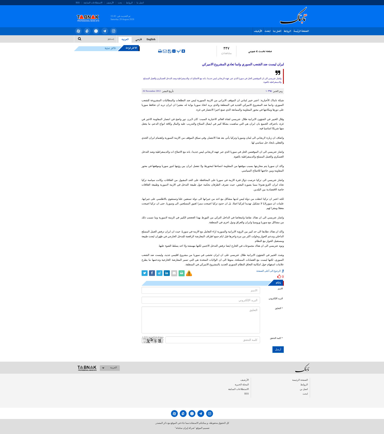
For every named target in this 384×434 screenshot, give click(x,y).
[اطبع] (160, 51)
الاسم (280, 289)
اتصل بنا (140, 2)
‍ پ (179, 50)
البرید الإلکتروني (276, 298)
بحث (120, 2)
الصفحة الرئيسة (301, 31)
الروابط (129, 2)
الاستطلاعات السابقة (93, 2)
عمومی (251, 51)
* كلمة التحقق (276, 338)
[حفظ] (169, 51)
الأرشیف (110, 2)
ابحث (267, 31)
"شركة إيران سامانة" (185, 428)
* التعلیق (279, 308)
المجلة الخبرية (242, 384)
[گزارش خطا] (189, 273)
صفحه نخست (265, 51)
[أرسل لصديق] (165, 51)
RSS (78, 2)
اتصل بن (304, 389)
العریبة (113, 367)
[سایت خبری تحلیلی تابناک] (90, 13)
